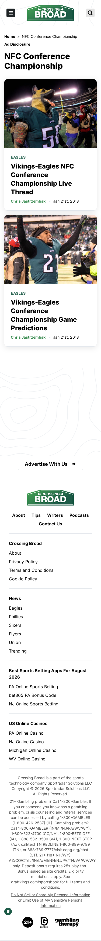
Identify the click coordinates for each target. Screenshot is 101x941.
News (15, 598)
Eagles (18, 157)
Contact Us (50, 523)
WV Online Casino (27, 758)
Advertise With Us (46, 464)
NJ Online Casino (26, 741)
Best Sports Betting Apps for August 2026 (48, 674)
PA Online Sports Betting (33, 686)
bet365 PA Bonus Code (32, 695)
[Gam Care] (44, 922)
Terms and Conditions (31, 570)
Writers (55, 515)
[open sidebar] (10, 13)
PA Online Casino (26, 733)
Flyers (15, 633)
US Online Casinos (28, 723)
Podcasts (79, 515)
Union (15, 642)
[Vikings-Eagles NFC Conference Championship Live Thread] (50, 113)
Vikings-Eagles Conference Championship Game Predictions (44, 315)
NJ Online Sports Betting (33, 703)
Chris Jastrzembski (29, 201)
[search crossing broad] (90, 13)
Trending (18, 651)
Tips (36, 515)
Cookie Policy (23, 578)
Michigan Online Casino (33, 750)
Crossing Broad (25, 543)
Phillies (16, 616)
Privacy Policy (23, 561)
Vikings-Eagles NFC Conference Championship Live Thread (42, 179)
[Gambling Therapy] (67, 922)
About (18, 515)
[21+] (28, 922)
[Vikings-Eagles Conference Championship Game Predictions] (50, 249)
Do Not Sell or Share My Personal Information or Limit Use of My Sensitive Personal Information (50, 900)
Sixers (15, 625)
